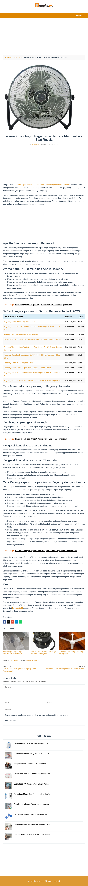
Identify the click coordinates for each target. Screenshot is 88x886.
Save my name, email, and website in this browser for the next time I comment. (36, 715)
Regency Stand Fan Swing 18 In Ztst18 (19, 321)
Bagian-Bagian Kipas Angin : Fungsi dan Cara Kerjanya (13, 652)
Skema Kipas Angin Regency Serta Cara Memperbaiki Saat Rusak (42, 184)
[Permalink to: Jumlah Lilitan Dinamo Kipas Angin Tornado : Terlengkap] (44, 641)
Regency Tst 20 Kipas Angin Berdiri (18, 362)
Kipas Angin (14, 660)
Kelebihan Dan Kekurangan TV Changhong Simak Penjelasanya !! (19, 668)
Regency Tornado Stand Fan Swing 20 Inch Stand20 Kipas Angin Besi (32, 380)
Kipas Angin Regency (32, 660)
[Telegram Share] (16, 622)
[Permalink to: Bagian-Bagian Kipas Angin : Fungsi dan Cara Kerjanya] (16, 641)
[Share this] (4, 622)
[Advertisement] (44, 37)
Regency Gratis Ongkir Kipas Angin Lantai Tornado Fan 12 (27, 367)
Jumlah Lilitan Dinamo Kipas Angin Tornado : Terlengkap (43, 652)
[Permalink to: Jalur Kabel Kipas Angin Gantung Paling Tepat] (72, 641)
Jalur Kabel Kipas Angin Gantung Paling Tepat (71, 652)
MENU (81, 16)
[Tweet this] (8, 622)
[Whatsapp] (20, 622)
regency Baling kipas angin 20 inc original (21, 334)
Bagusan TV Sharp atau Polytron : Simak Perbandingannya (65, 667)
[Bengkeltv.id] (44, 5)
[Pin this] (12, 622)
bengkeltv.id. (39, 881)
